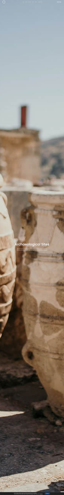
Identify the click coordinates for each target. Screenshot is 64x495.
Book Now (59, 2)
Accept (47, 493)
